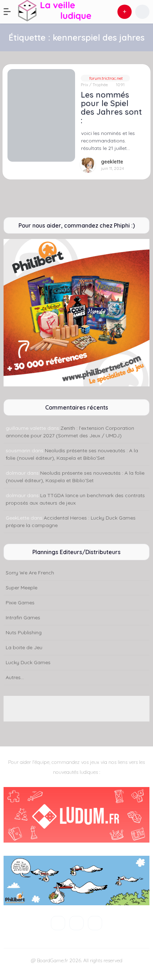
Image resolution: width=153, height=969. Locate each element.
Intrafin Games (23, 617)
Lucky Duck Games (28, 662)
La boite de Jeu (24, 647)
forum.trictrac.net (105, 78)
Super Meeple (21, 587)
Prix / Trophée (94, 84)
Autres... (15, 677)
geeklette (112, 162)
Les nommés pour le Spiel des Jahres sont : (111, 107)
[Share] (12, 74)
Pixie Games (20, 602)
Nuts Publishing (24, 632)
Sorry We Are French (30, 572)
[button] (11, 12)
